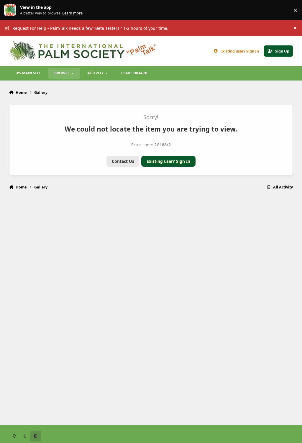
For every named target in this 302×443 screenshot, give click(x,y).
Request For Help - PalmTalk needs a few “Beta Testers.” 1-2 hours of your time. (90, 28)
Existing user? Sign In (168, 161)
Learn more (11, 10)
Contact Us (123, 161)
